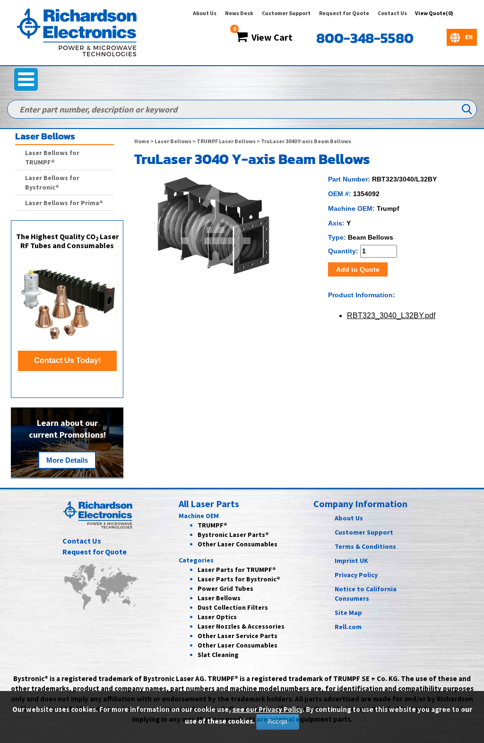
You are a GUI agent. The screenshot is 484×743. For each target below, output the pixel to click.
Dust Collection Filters (233, 607)
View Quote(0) (434, 13)
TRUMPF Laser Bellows (226, 141)
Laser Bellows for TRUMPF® (52, 157)
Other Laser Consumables (237, 544)
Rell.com (348, 626)
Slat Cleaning (218, 654)
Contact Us (392, 13)
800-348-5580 (365, 38)
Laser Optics (217, 617)
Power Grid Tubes (225, 588)
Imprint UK (351, 560)
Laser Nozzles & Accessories (241, 626)
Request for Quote (344, 13)
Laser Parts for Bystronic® (239, 579)
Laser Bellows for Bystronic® (52, 182)
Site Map (348, 612)
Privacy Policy (356, 574)
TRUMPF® (212, 525)
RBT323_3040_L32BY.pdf (391, 315)
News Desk (239, 13)
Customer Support (286, 13)
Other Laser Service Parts (237, 635)
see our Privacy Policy (267, 709)
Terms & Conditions (365, 546)
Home (141, 141)
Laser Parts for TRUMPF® (237, 569)
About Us (204, 13)
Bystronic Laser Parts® (233, 534)
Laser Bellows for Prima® (64, 203)
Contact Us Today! (67, 360)
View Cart (270, 37)
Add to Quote (358, 269)
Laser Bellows (173, 141)
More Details (67, 460)
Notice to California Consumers (366, 594)
